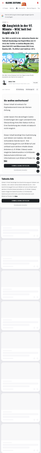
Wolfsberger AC (30, 89)
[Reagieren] (37, 154)
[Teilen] (37, 166)
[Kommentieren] (37, 158)
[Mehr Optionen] (37, 171)
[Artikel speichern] (37, 162)
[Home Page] (13, 3)
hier (5, 161)
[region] (20, 8)
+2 (37, 89)
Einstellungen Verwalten (20, 170)
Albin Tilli (11, 81)
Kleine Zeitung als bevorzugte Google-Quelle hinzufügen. (19, 16)
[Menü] (3, 3)
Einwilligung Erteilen (20, 165)
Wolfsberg (21, 89)
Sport (4, 22)
